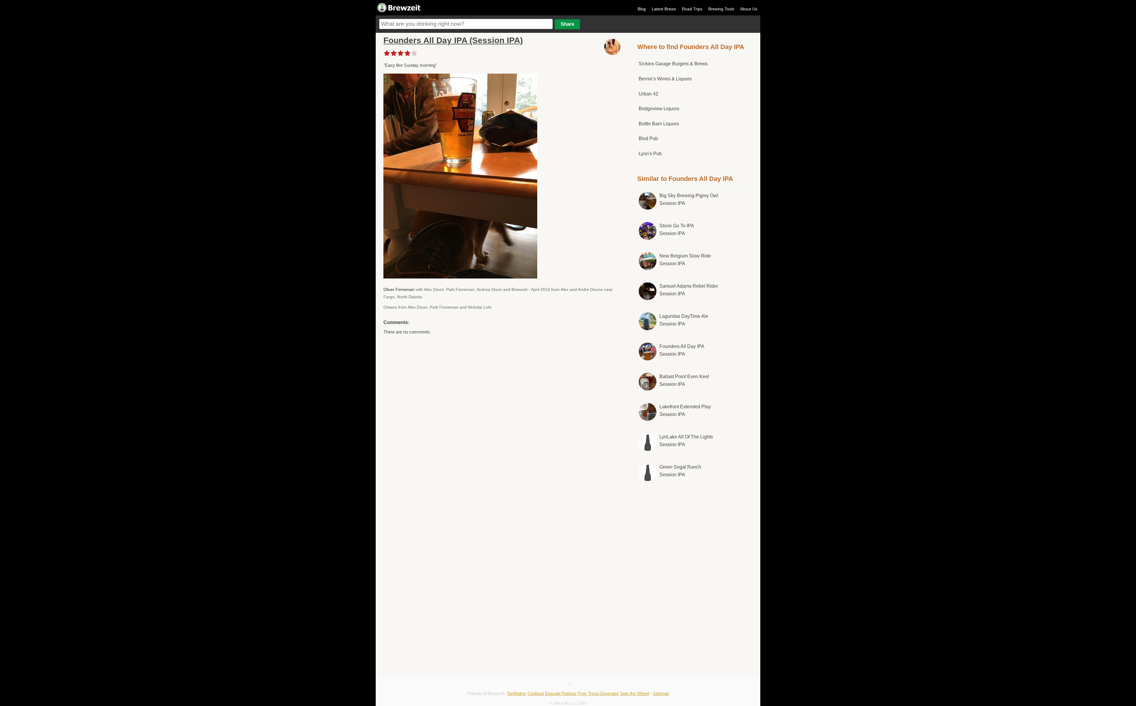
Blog (642, 9)
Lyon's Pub (650, 153)
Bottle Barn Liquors (659, 123)
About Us (748, 9)
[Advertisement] (693, 535)
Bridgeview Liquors (659, 108)
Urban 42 (648, 93)
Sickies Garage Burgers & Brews (673, 63)
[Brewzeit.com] (399, 11)
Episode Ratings (561, 693)
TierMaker (516, 693)
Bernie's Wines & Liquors (665, 78)
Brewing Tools (721, 9)
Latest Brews (664, 9)
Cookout (535, 693)
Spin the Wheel (634, 693)
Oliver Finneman (398, 289)
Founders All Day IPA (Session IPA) (453, 40)
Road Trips (692, 9)
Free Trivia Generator (598, 693)
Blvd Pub (648, 138)
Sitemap (661, 693)
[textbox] (466, 24)
